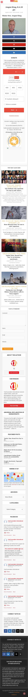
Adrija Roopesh (8, 452)
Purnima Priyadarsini (6, 195)
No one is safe (10, 185)
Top (20, 186)
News (3, 221)
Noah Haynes (8, 458)
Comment (4, 313)
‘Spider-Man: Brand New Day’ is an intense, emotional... (14, 257)
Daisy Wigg (19, 200)
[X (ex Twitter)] (22, 631)
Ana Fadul (23, 196)
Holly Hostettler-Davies (20, 198)
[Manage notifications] (24, 693)
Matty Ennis (13, 200)
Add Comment (16, 12)
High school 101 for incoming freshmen (13, 450)
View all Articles (14, 372)
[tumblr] (14, 631)
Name (3, 328)
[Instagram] (18, 631)
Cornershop (16, 692)
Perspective (18, 185)
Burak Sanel (9, 202)
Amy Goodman (23, 195)
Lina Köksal (11, 196)
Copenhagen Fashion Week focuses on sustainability (12, 456)
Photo (8, 532)
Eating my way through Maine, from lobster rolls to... (13, 444)
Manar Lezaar (18, 196)
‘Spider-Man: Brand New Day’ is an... (13, 439)
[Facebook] (6, 631)
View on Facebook (8, 535)
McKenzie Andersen (15, 262)
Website (4, 341)
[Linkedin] (10, 631)
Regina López (11, 198)
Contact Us (14, 694)
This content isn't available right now (14, 549)
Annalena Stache (7, 200)
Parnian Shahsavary (17, 202)
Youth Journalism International (11, 229)
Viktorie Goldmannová (9, 199)
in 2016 (19, 67)
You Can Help (14, 405)
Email (3, 335)
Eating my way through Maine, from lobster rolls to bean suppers (14, 292)
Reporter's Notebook (12, 186)
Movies (18, 253)
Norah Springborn (15, 195)
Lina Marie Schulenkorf (15, 297)
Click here (14, 484)
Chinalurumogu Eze (19, 199)
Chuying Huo (5, 196)
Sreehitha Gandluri (12, 193)
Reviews (23, 253)
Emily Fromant (19, 193)
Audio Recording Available (9, 253)
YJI (22, 12)
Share (14, 535)
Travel (15, 288)
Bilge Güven (5, 198)
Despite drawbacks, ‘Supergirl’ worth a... (13, 461)
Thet (23, 200)
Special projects (12, 222)
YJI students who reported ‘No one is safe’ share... (14, 189)
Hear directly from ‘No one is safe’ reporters (14, 225)
